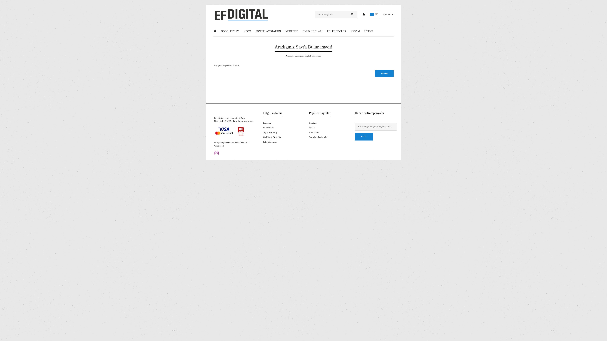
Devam (384, 74)
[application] (606, 340)
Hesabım (312, 123)
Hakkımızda (268, 127)
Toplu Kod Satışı (270, 132)
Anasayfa (290, 56)
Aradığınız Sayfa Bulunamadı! (308, 56)
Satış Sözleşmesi (270, 142)
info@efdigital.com (222, 142)
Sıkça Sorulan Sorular (318, 137)
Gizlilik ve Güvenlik (272, 137)
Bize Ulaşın (314, 132)
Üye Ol (312, 127)
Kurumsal (267, 123)
